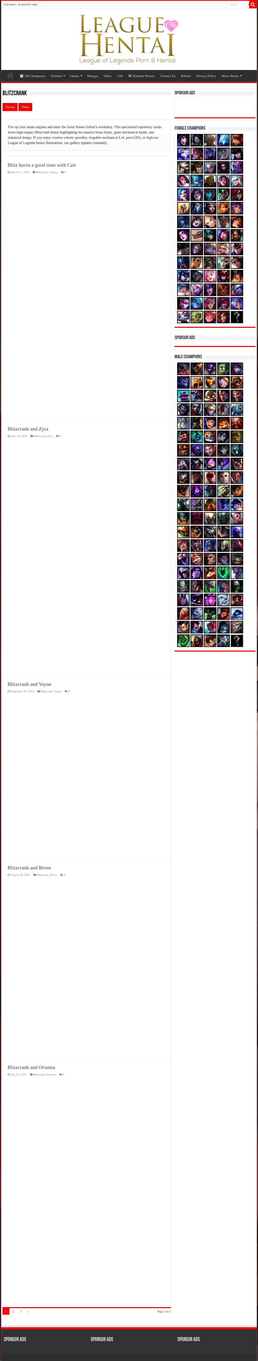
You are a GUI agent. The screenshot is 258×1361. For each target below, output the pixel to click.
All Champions (35, 76)
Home (10, 75)
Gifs (120, 76)
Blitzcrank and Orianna (31, 1067)
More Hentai (230, 76)
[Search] (253, 4)
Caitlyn (53, 172)
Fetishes (56, 76)
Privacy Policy (206, 76)
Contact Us (167, 76)
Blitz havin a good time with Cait (42, 165)
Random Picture (144, 76)
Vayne (57, 691)
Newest (10, 107)
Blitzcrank (42, 172)
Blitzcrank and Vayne (29, 684)
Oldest (25, 107)
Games (74, 76)
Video (108, 76)
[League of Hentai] (129, 38)
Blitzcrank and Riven (29, 867)
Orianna (51, 1074)
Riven (53, 874)
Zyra (50, 436)
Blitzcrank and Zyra (28, 429)
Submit (186, 76)
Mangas (92, 76)
